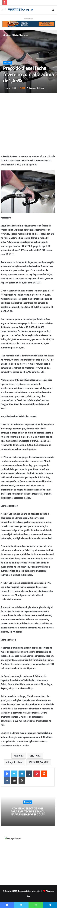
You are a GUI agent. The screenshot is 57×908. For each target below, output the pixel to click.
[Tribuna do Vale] (20, 10)
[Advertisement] (28, 123)
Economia (24, 35)
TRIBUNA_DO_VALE (39, 762)
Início (7, 35)
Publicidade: (28, 18)
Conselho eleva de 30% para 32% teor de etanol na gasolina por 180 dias (28, 811)
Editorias (15, 35)
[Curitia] (28, 23)
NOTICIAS (36, 755)
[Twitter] (14, 774)
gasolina (19, 755)
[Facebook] (7, 774)
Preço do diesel (15, 762)
